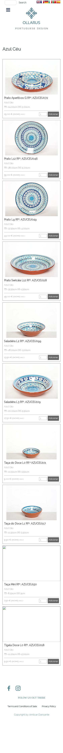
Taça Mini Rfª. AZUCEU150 (20, 584)
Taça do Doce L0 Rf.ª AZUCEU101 (25, 462)
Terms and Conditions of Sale (22, 706)
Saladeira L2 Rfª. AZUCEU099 (22, 341)
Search (22, 2)
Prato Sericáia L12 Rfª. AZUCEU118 (25, 280)
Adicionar (53, 114)
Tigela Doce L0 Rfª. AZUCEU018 (24, 645)
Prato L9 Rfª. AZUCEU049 (20, 219)
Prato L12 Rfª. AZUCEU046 (21, 158)
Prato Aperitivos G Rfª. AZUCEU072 (26, 97)
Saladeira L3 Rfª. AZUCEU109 (22, 402)
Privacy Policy (49, 706)
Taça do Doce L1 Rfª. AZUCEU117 (25, 523)
